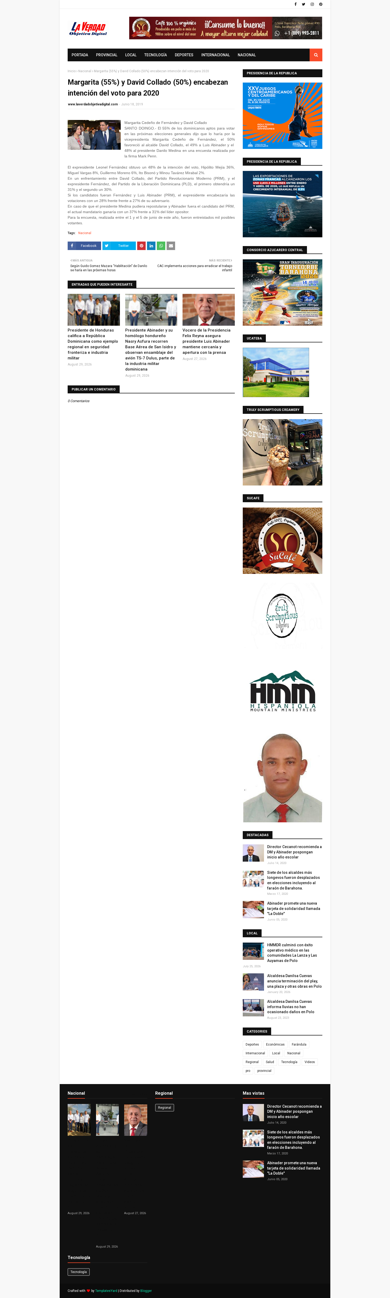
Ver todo (138, 1094)
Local (276, 1053)
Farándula (299, 1044)
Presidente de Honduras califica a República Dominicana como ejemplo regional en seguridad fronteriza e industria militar (93, 344)
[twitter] (304, 4)
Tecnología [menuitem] (155, 55)
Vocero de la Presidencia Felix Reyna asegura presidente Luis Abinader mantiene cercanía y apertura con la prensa (207, 341)
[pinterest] (320, 4)
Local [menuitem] (130, 55)
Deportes (252, 1044)
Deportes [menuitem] (184, 55)
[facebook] (295, 4)
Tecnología (289, 1062)
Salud (270, 1062)
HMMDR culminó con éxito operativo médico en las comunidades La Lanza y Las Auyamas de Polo (292, 953)
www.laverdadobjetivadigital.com (93, 104)
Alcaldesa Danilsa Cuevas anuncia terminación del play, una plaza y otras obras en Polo (294, 981)
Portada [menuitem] (80, 55)
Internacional (255, 1053)
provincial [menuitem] (106, 55)
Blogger (146, 1291)
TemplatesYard (106, 1291)
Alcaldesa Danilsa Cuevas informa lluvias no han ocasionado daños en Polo (290, 1006)
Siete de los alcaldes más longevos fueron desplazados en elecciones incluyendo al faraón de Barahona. (293, 880)
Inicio (72, 71)
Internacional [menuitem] (215, 55)
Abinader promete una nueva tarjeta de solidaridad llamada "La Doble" (293, 908)
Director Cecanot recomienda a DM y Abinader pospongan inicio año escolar (294, 852)
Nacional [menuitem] (247, 55)
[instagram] (312, 4)
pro (248, 1071)
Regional (252, 1062)
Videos (310, 1062)
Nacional (84, 71)
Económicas (275, 1044)
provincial (264, 1071)
